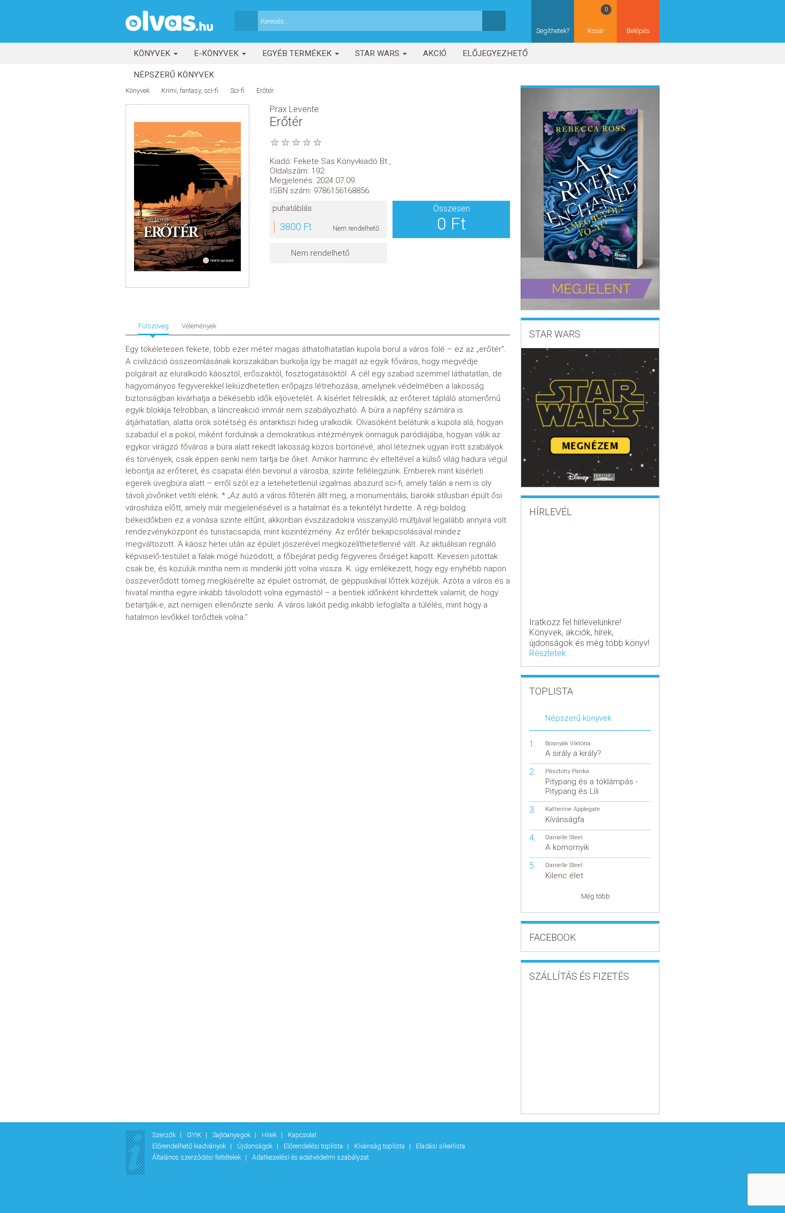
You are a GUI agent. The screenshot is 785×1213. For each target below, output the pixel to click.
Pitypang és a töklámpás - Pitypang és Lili (591, 786)
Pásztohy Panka (567, 771)
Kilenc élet (564, 875)
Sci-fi (237, 90)
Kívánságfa (564, 819)
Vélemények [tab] (199, 326)
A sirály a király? (573, 753)
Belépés (638, 31)
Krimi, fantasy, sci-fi (189, 90)
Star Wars (378, 53)
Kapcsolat (302, 1135)
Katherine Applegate (572, 809)
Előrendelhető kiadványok (189, 1146)
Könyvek (153, 53)
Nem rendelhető (320, 253)
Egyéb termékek (298, 53)
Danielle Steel (564, 837)
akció (434, 53)
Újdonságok (255, 1146)
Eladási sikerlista (440, 1146)
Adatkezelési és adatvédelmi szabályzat (310, 1157)
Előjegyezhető (495, 53)
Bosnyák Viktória (568, 743)
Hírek (270, 1135)
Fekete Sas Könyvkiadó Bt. (341, 161)
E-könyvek (217, 53)
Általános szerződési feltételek (197, 1157)
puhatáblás (292, 208)
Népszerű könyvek (174, 75)
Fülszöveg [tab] (153, 326)
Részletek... (550, 653)
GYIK (195, 1135)
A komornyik (567, 847)
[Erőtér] (187, 196)
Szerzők (164, 1135)
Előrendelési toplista (314, 1146)
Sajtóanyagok (232, 1135)
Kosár (597, 20)
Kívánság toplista (380, 1146)
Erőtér (264, 90)
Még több (595, 896)
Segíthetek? (552, 31)
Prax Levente (294, 109)
